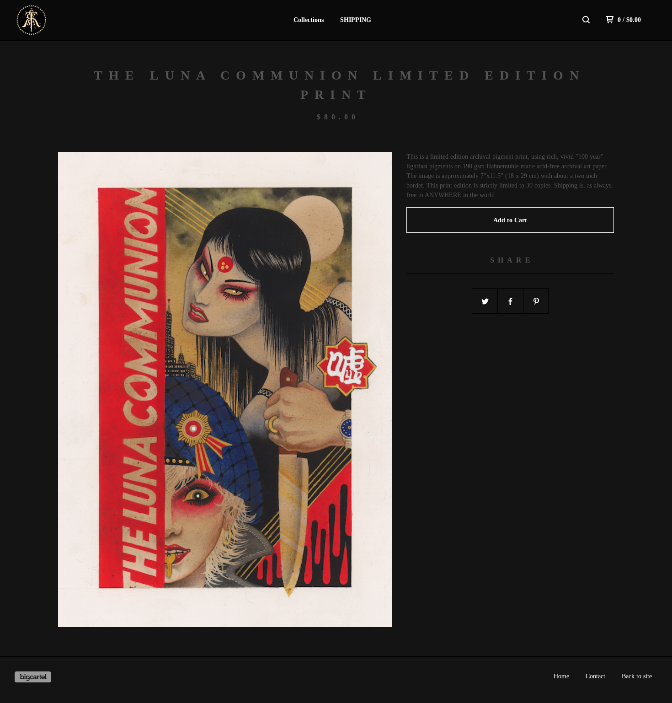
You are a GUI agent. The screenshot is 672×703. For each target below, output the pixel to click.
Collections (308, 19)
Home (561, 676)
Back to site (637, 676)
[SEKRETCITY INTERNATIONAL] (62, 20)
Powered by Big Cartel (33, 676)
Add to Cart (510, 220)
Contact (595, 676)
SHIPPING (355, 19)
